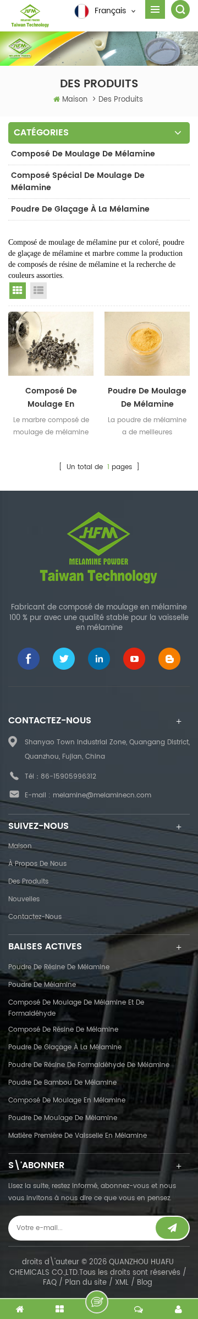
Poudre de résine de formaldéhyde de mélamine (88, 1065)
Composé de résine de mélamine (63, 1029)
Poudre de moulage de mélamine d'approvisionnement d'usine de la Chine (147, 398)
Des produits (28, 881)
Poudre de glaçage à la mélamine (80, 209)
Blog (144, 1283)
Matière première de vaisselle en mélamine (77, 1136)
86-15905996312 (68, 776)
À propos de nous (37, 864)
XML (122, 1283)
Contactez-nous (35, 917)
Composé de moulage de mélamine (83, 154)
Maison (74, 100)
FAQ (50, 1283)
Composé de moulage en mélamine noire (50, 398)
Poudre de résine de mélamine (58, 967)
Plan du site (86, 1283)
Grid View (17, 290)
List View (38, 290)
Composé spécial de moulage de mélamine (78, 181)
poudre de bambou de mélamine (62, 1083)
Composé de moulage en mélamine (66, 1100)
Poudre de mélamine (42, 985)
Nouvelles (24, 899)
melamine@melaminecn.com (102, 795)
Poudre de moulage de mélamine (62, 1118)
